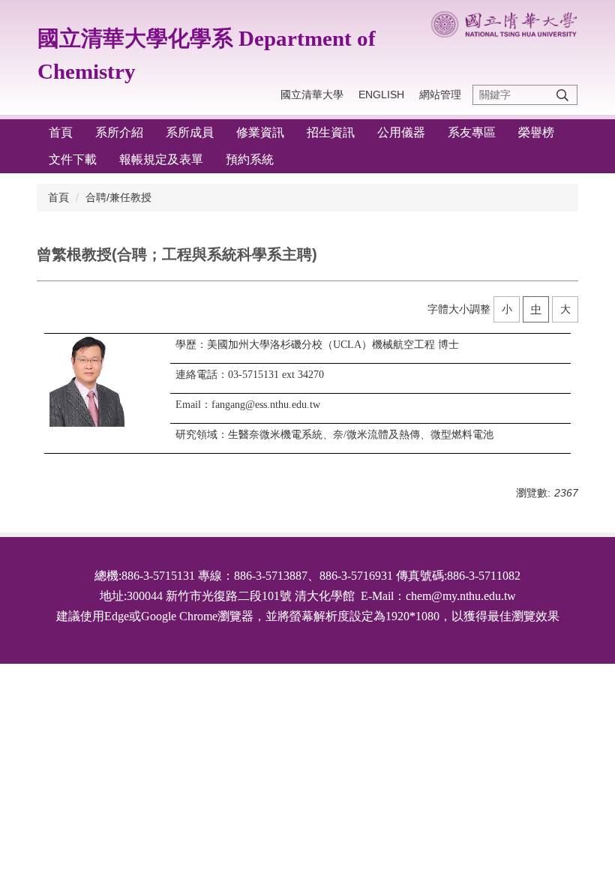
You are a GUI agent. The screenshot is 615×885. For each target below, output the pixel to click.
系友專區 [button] (472, 132)
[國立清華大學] (504, 24)
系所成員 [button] (190, 132)
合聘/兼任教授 (119, 197)
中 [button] (536, 309)
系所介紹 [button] (119, 132)
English (381, 94)
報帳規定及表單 (161, 159)
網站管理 (440, 94)
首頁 (61, 132)
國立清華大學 (312, 94)
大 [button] (565, 309)
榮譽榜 (536, 132)
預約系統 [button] (250, 159)
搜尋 (562, 95)
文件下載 (73, 159)
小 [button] (507, 309)
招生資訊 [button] (331, 132)
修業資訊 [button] (260, 132)
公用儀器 (401, 132)
